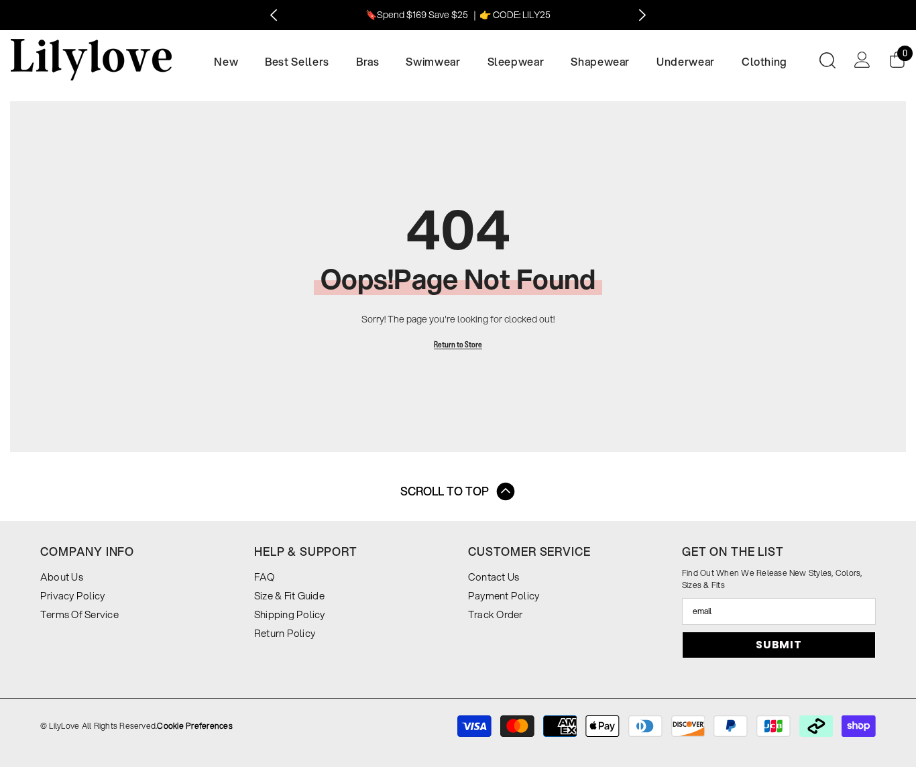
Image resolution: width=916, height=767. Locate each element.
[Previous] (274, 15)
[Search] (827, 60)
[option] (458, 14)
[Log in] (862, 60)
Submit (779, 644)
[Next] (642, 15)
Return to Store (458, 344)
